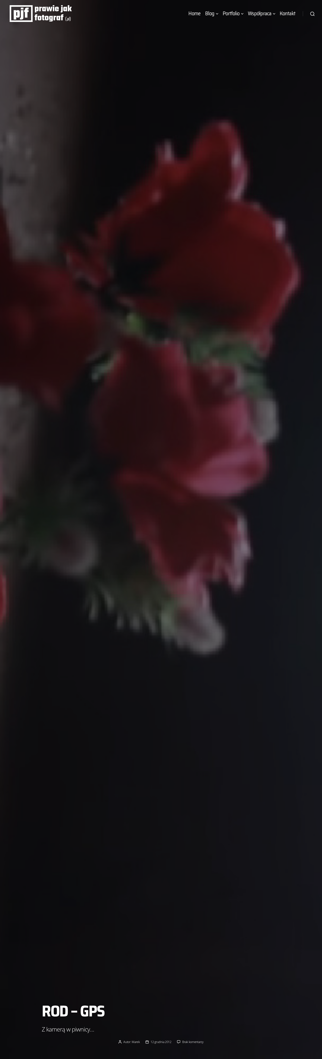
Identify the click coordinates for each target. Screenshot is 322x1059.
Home (194, 13)
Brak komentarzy (192, 1042)
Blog (209, 13)
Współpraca (259, 13)
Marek (136, 1042)
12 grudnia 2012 (161, 1042)
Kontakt (287, 13)
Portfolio (231, 13)
